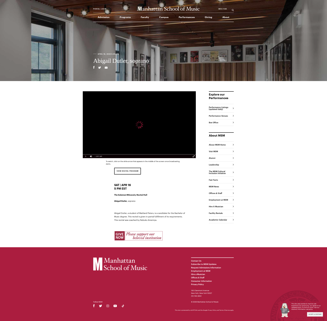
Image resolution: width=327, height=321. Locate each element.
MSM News (214, 186)
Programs (125, 17)
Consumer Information (201, 281)
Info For (222, 9)
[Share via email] (106, 67)
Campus (163, 17)
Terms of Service (224, 310)
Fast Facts (213, 180)
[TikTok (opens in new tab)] (123, 306)
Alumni (212, 158)
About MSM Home (217, 145)
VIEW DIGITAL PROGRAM (127, 171)
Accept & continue (315, 314)
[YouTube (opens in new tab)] (115, 306)
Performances (187, 17)
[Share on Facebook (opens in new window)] (94, 67)
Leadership (214, 165)
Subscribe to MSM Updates (203, 264)
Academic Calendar (218, 220)
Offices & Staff (215, 193)
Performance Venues (218, 116)
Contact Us (196, 261)
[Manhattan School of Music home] (168, 9)
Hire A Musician (216, 206)
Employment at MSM (218, 200)
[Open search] (233, 9)
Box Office (213, 122)
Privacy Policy (197, 284)
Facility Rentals (216, 213)
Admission (103, 17)
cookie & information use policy (302, 309)
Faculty (145, 17)
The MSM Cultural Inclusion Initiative (217, 172)
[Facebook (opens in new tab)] (94, 306)
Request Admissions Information (206, 267)
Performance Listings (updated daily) (218, 108)
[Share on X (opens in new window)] (99, 67)
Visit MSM (213, 151)
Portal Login (99, 9)
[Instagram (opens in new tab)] (107, 306)
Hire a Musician (198, 274)
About (225, 17)
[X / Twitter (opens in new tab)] (100, 306)
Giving (208, 17)
